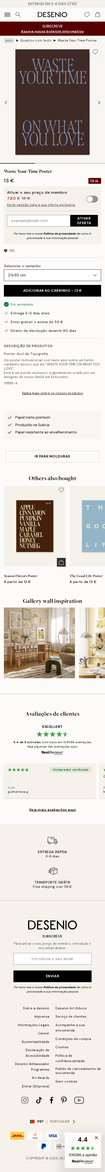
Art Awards (41, 1078)
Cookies (62, 1047)
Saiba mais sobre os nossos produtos (52, 393)
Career (44, 1033)
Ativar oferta (84, 220)
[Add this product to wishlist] (95, 51)
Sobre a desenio (36, 1008)
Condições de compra (73, 1039)
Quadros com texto (36, 40)
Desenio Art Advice (71, 1008)
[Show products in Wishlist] (87, 14)
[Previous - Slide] (6, 102)
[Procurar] (18, 14)
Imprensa (42, 1016)
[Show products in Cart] (97, 14)
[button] (83, 1150)
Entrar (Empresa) (36, 1086)
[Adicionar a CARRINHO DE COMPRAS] (61, 562)
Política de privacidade (59, 234)
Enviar (52, 976)
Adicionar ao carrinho (52, 290)
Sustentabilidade (36, 1042)
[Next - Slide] (99, 102)
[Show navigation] (7, 14)
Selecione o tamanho (22, 266)
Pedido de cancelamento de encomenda (78, 1071)
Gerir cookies (66, 1081)
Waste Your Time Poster (77, 40)
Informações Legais (34, 1025)
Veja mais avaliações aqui (52, 810)
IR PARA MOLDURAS (52, 456)
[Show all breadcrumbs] (9, 40)
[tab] (17, 162)
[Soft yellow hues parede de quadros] (39, 643)
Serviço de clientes (71, 1016)
